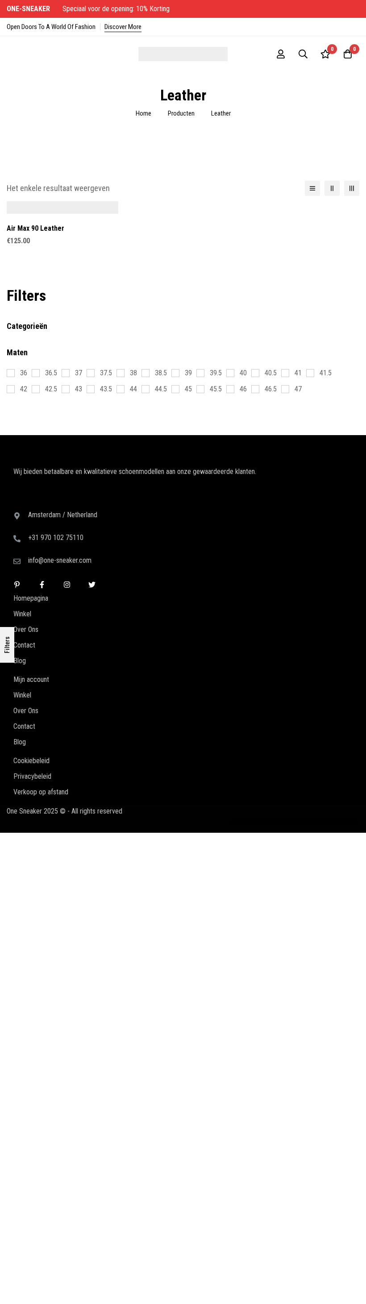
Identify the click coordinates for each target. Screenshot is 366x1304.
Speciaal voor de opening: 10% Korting (89, 8)
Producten (181, 113)
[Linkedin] (17, 501)
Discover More (122, 27)
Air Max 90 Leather (35, 228)
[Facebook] (42, 501)
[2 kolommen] (332, 188)
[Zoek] (303, 54)
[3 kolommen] (351, 188)
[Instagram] (67, 501)
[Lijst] (312, 188)
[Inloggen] (281, 54)
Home (143, 113)
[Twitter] (92, 501)
